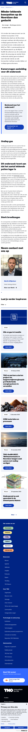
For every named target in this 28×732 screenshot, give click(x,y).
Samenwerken (7, 643)
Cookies (6, 697)
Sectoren (8, 546)
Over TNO (6, 589)
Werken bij (8, 550)
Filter (2, 304)
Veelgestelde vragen (10, 613)
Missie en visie (8, 596)
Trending (7, 581)
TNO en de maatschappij (11, 606)
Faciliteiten (7, 621)
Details (2, 723)
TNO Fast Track (8, 653)
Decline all (20, 727)
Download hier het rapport (12, 128)
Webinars (7, 567)
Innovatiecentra (9, 660)
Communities (8, 609)
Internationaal (8, 663)
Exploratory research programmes (14, 631)
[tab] (1, 292)
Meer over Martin (9, 287)
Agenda (7, 564)
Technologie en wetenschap (11, 618)
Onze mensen (8, 603)
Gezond (7, 532)
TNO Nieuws (8, 584)
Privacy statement (9, 701)
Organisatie (8, 592)
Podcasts (7, 574)
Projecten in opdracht (10, 646)
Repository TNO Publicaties (12, 638)
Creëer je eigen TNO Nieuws (14, 680)
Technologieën (8, 628)
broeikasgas (4, 225)
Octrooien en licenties (10, 635)
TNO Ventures (8, 657)
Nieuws (7, 560)
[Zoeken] (25, 2)
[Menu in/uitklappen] (2, 2)
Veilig (6, 537)
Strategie (7, 599)
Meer (12, 515)
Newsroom (6, 557)
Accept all (7, 727)
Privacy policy (11, 723)
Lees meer (8, 348)
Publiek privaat (8, 650)
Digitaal (7, 541)
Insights (7, 570)
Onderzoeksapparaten (11, 624)
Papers (6, 577)
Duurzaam (8, 528)
